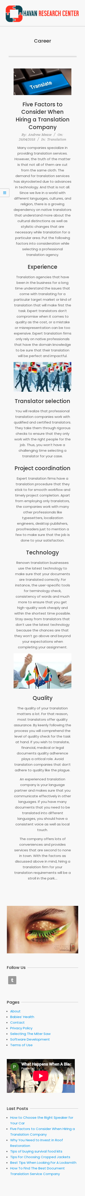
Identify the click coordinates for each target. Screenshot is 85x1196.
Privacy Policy (21, 1028)
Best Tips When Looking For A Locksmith (43, 1162)
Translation (56, 139)
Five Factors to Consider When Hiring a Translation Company (43, 116)
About (15, 1011)
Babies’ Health (22, 1016)
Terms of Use (21, 1045)
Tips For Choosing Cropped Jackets (40, 1157)
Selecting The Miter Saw (30, 1033)
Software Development (30, 1039)
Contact (17, 1022)
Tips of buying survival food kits (36, 1151)
